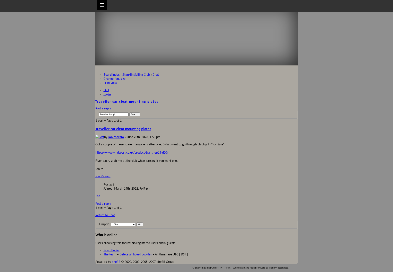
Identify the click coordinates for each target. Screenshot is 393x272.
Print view (110, 83)
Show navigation (102, 5)
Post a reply (103, 108)
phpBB (116, 262)
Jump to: (104, 224)
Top (97, 196)
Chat (156, 74)
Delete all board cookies (136, 254)
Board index (112, 74)
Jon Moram (116, 137)
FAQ (106, 90)
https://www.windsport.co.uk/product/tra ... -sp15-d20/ (131, 152)
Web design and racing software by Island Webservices (260, 268)
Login (107, 94)
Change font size (114, 79)
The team (110, 254)
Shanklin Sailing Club (136, 74)
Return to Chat (105, 215)
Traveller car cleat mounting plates (126, 101)
